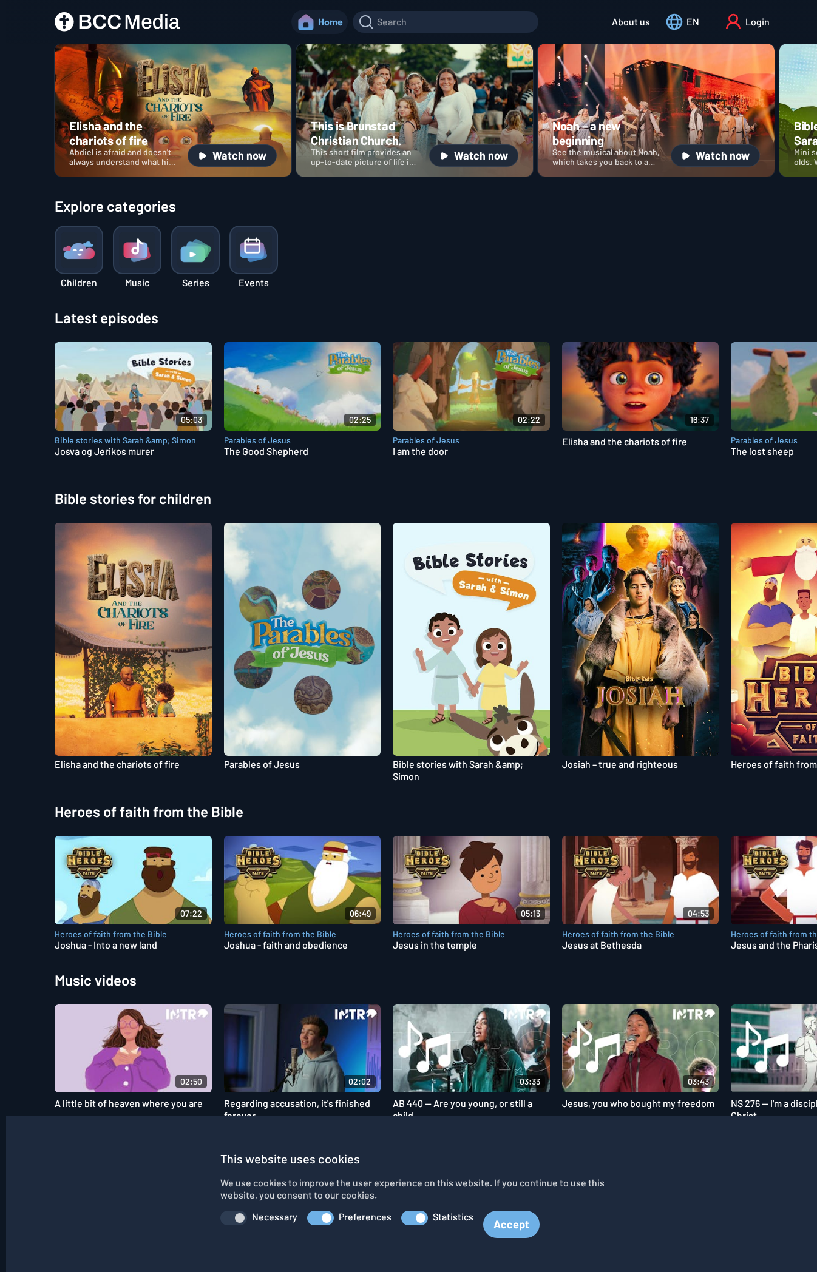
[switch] (233, 1218)
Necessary (274, 1216)
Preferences (365, 1216)
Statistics (453, 1216)
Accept (511, 1224)
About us (631, 21)
